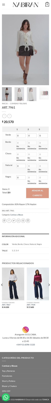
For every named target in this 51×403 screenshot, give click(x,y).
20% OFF (6, 391)
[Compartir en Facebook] (9, 221)
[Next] (44, 50)
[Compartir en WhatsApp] (4, 221)
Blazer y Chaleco (9, 386)
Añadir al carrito (37, 193)
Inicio (5, 103)
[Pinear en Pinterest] (23, 221)
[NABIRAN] (25, 5)
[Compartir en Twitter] (14, 221)
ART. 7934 (31, 305)
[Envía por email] (18, 221)
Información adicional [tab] (13, 236)
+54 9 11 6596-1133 (25, 344)
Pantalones (7, 376)
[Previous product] (9, 116)
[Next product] (4, 116)
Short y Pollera (8, 381)
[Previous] (6, 50)
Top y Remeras (8, 371)
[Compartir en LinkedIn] (28, 221)
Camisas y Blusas (18, 103)
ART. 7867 (6, 305)
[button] (3, 4)
